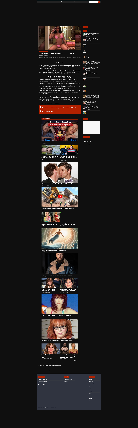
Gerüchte (75, 1)
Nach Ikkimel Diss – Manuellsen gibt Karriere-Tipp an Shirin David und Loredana (92, 91)
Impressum (66, 381)
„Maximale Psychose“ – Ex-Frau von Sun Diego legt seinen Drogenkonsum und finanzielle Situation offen (92, 51)
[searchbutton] (99, 2)
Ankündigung (62, 1)
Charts (90, 384)
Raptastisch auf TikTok (87, 144)
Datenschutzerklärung (68, 379)
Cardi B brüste (59, 57)
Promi (90, 396)
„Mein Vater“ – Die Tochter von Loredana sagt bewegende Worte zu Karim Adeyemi (92, 85)
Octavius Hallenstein (49, 57)
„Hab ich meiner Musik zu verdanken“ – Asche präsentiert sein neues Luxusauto (92, 57)
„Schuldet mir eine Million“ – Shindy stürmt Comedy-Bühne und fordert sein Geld (92, 107)
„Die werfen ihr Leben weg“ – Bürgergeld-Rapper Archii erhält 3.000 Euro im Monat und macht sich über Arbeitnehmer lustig (92, 96)
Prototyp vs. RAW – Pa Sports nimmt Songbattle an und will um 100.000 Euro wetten (92, 73)
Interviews (69, 1)
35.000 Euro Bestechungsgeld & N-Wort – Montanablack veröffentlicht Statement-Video (92, 79)
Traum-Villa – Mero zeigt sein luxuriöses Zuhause (49, 365)
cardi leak (71, 57)
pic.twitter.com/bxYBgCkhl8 (74, 108)
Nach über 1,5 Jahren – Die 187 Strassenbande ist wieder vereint (91, 102)
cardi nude (74, 57)
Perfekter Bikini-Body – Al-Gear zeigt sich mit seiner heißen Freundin (92, 34)
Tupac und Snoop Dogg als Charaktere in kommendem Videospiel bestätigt (92, 45)
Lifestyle (53, 1)
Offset (77, 57)
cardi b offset (68, 57)
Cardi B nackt (63, 57)
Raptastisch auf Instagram (87, 141)
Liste (90, 393)
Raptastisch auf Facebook (87, 139)
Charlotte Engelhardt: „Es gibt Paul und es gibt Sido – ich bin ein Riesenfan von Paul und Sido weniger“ (92, 39)
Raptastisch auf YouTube (87, 143)
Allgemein (47, 1)
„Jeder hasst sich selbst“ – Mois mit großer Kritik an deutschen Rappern (65, 370)
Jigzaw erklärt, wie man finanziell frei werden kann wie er (91, 112)
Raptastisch (41, 1)
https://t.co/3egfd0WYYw (48, 108)
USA (89, 400)
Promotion (90, 398)
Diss (57, 1)
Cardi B (55, 57)
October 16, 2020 (56, 111)
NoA (89, 395)
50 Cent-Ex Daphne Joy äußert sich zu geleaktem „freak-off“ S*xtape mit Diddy (92, 68)
